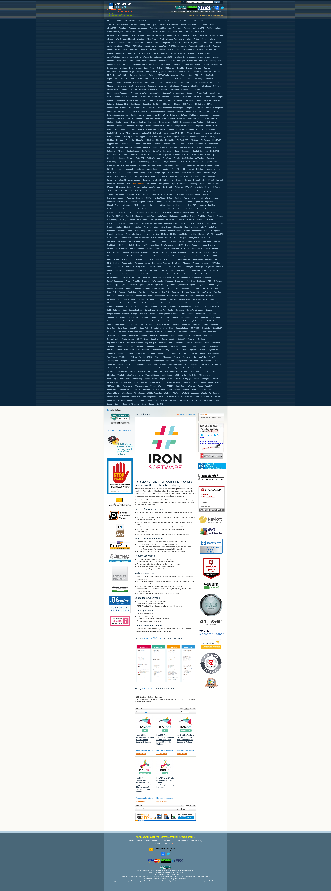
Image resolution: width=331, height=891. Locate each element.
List (146, 712)
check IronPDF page (152, 638)
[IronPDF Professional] (144, 767)
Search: (184, 2)
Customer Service (143, 841)
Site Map (157, 843)
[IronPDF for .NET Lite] (165, 767)
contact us (147, 688)
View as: (138, 712)
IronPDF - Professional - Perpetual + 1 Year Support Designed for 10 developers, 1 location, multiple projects (144, 785)
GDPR (174, 841)
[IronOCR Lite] (144, 724)
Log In (222, 15)
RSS (175, 843)
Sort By (178, 712)
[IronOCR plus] (165, 724)
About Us (132, 841)
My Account (190, 15)
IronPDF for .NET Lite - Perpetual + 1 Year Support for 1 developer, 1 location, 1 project (165, 782)
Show (181, 708)
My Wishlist (200, 15)
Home (109, 410)
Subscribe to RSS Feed (188, 414)
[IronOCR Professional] (185, 724)
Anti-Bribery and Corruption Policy (190, 841)
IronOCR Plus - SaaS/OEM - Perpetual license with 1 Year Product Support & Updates (165, 739)
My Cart (207, 15)
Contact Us (166, 843)
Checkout (215, 15)
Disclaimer (155, 841)
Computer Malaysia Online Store (119, 431)
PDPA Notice (165, 841)
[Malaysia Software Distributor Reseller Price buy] (126, 9)
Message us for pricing (144, 751)
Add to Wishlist (141, 754)
